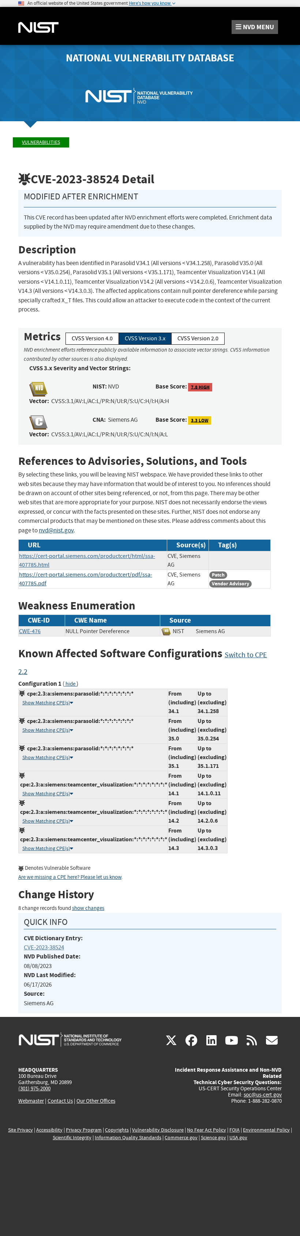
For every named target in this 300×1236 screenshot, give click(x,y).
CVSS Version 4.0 (92, 338)
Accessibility (49, 1129)
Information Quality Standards (128, 1137)
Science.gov (213, 1137)
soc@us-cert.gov (263, 1094)
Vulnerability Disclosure (158, 1129)
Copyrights (117, 1129)
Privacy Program (84, 1129)
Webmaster (31, 1101)
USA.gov (238, 1137)
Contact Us (60, 1101)
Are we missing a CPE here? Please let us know (69, 877)
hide (70, 684)
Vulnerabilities (41, 142)
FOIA (234, 1129)
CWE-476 (30, 631)
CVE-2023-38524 (44, 947)
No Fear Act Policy (206, 1129)
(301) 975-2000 (34, 1088)
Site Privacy (20, 1129)
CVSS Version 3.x (145, 338)
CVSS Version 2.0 (197, 338)
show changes (88, 908)
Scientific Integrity (72, 1137)
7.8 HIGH (200, 387)
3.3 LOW (200, 420)
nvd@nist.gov (56, 530)
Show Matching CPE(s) (46, 703)
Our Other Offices (95, 1101)
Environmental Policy (266, 1129)
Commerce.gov (181, 1137)
